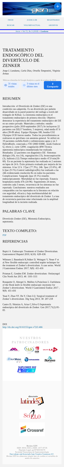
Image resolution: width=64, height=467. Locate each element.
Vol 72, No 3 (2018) (30, 31)
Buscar (11, 25)
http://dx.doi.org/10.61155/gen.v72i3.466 (22, 327)
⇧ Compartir (52, 85)
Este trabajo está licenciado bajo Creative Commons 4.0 (32, 454)
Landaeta (44, 31)
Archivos (53, 25)
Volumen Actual (32, 25)
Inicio (10, 20)
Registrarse (53, 20)
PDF (4, 235)
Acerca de (32, 20)
